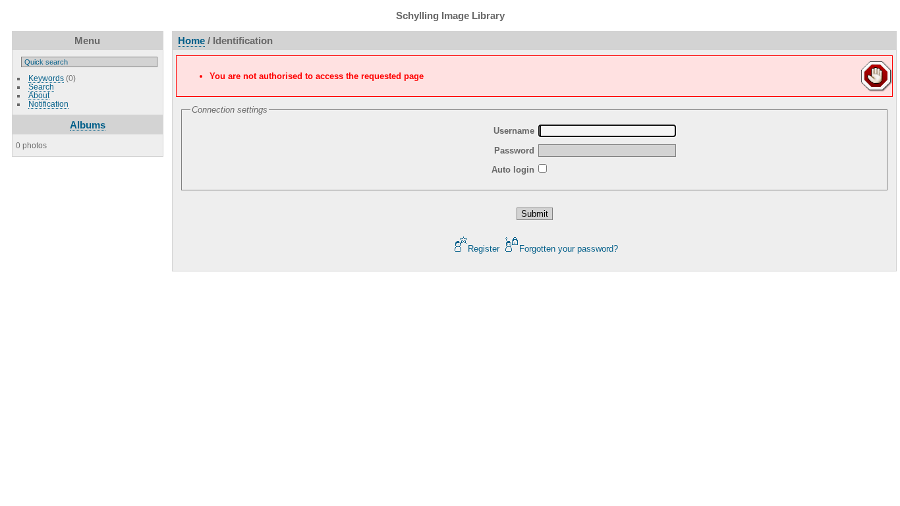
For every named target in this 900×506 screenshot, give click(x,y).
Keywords (46, 78)
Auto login (513, 170)
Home (191, 40)
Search (41, 86)
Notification (48, 103)
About (38, 95)
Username (513, 131)
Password (514, 150)
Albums (87, 124)
